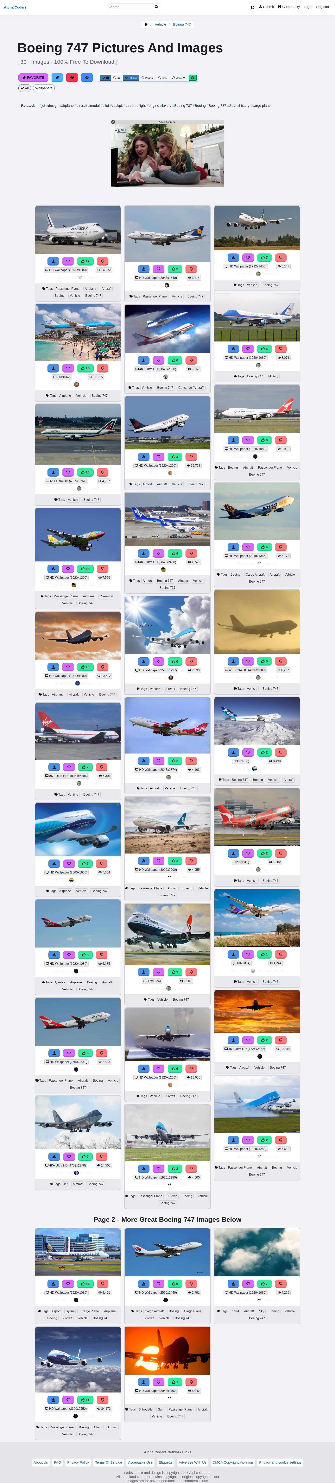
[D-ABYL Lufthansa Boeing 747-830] (167, 260)
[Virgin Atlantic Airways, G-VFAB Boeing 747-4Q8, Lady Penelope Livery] (167, 752)
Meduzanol (180, 285)
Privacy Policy (78, 1462)
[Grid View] (105, 78)
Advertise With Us (192, 1462)
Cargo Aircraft (255, 574)
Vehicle (160, 24)
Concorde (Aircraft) (191, 387)
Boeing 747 (182, 24)
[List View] (116, 78)
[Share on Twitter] (57, 77)
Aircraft (106, 288)
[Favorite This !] (158, 269)
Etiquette (166, 1462)
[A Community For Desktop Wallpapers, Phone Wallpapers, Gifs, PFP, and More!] (146, 24)
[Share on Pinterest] (72, 77)
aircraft (81, 106)
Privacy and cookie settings (280, 1462)
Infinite (133, 77)
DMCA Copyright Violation (233, 1462)
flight (141, 106)
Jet (65, 1184)
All (26, 88)
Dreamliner (91, 683)
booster (181, 473)
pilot (105, 106)
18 (87, 569)
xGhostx (91, 277)
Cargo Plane (90, 1311)
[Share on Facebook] (87, 77)
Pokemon (106, 596)
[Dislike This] (191, 269)
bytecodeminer (91, 585)
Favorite (35, 77)
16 (87, 368)
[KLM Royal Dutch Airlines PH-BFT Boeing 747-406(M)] (257, 1132)
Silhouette (146, 1409)
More (179, 77)
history (243, 106)
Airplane (90, 288)
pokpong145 (180, 376)
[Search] (156, 7)
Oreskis (270, 1056)
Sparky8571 (91, 384)
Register (322, 7)
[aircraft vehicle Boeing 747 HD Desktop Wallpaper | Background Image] (257, 1032)
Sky (261, 1311)
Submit (268, 7)
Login (308, 7)
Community (290, 7)
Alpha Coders (15, 7)
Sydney (71, 1311)
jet (43, 106)
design (52, 106)
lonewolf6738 (91, 971)
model (94, 106)
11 (87, 1400)
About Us (41, 1462)
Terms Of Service (108, 1462)
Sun (160, 1409)
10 (87, 472)
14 (87, 1284)
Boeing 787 (217, 106)
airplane (67, 106)
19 (87, 261)
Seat (232, 106)
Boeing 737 (182, 106)
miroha (180, 677)
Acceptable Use (140, 1462)
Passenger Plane (67, 288)
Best (164, 77)
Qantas (60, 982)
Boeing (200, 106)
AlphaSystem (270, 768)
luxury (166, 106)
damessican (91, 1173)
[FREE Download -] (144, 269)
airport (130, 106)
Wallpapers (44, 88)
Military (273, 376)
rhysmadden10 (270, 970)
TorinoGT (91, 488)
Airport (147, 484)
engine (153, 106)
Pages (149, 77)
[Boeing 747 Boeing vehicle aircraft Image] (257, 744)
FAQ (57, 1462)
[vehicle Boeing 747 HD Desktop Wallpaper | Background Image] (167, 964)
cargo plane (260, 106)
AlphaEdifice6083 (91, 880)
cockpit (117, 106)
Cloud (98, 1427)
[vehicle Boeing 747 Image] (257, 845)
